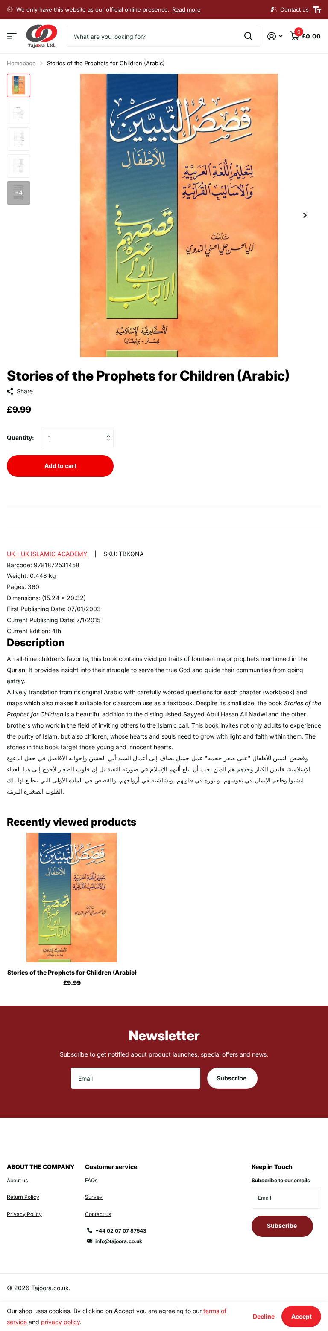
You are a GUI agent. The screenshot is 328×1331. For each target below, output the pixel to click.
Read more (186, 9)
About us (17, 1180)
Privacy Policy (24, 1214)
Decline (264, 1316)
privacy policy (60, 1321)
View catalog (12, 36)
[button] (305, 215)
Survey (93, 1197)
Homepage (21, 63)
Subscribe (232, 1078)
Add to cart (60, 465)
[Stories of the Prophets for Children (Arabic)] (72, 897)
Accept (301, 1316)
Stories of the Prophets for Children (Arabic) (72, 972)
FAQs (91, 1180)
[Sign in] (275, 36)
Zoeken (248, 36)
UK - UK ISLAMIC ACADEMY (47, 553)
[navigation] (18, 85)
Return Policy (23, 1197)
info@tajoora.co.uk (118, 1241)
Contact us (98, 1214)
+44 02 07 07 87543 (120, 1230)
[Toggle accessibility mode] (317, 9)
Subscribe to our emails (281, 1180)
